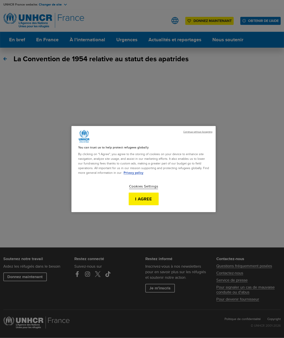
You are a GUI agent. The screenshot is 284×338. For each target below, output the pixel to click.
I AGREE (143, 199)
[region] (143, 169)
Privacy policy (133, 172)
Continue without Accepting (197, 131)
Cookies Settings (143, 186)
